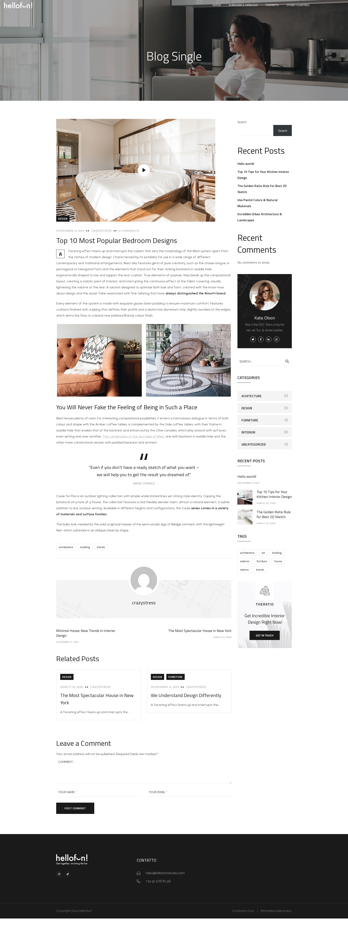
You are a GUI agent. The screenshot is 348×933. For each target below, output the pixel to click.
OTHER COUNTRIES (298, 5)
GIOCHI (216, 5)
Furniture (175, 677)
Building (85, 547)
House (278, 561)
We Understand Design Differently (186, 695)
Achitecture (251, 396)
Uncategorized (253, 444)
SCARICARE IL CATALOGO (243, 5)
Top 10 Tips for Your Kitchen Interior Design (274, 494)
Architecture (66, 547)
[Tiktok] (68, 874)
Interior (248, 432)
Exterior (245, 561)
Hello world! (245, 163)
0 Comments (129, 231)
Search (241, 121)
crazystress (101, 231)
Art (263, 553)
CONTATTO (272, 5)
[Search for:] (264, 361)
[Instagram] (59, 874)
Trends (101, 547)
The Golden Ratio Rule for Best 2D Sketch (274, 514)
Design (62, 219)
